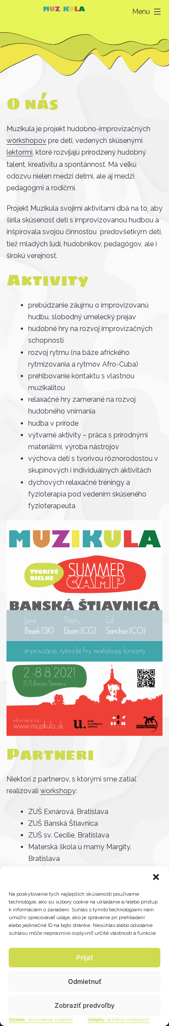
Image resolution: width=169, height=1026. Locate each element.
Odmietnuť (84, 981)
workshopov (26, 140)
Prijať (84, 957)
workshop (56, 791)
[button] (156, 877)
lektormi (19, 152)
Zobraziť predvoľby (85, 1005)
